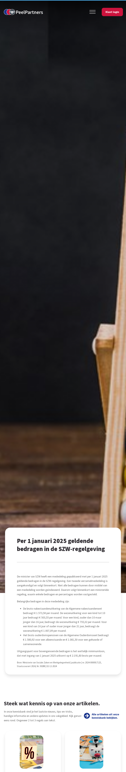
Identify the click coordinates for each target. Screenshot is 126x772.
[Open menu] (92, 12)
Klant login (112, 12)
